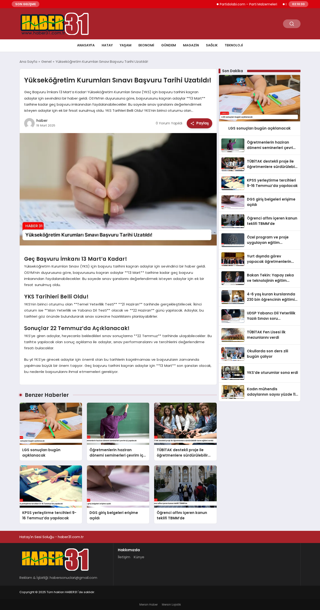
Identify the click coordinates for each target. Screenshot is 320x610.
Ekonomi (146, 45)
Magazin (191, 45)
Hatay (107, 45)
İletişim (124, 556)
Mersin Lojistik (171, 604)
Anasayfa (86, 45)
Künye (139, 556)
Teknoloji (234, 45)
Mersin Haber (148, 604)
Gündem (168, 45)
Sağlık (212, 45)
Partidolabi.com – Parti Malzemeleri (233, 4)
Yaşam (125, 45)
